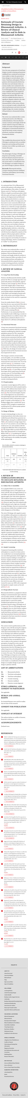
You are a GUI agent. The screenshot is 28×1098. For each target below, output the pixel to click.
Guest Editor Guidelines (9, 1025)
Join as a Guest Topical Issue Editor (12, 1067)
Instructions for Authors (9, 1005)
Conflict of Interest (8, 1042)
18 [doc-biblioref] (19, 614)
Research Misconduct (9, 1056)
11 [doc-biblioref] (21, 400)
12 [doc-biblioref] (2, 502)
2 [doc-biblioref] (16, 283)
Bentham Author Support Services (11, 997)
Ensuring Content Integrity (10, 1020)
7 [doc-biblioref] (10, 433)
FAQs (5, 979)
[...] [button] (23, 38)
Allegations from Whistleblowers (11, 1040)
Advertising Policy (8, 1072)
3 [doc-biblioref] (18, 310)
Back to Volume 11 (6, 5)
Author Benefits (7, 995)
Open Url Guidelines (8, 984)
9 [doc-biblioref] (23, 373)
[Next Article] (26, 53)
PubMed (6, 825)
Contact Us (23, 1095)
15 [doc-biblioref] (2, 544)
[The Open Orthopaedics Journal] (14, 1086)
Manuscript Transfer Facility (10, 1007)
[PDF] (19, 52)
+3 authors (17, 40)
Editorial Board (7, 977)
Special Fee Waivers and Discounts (12, 1009)
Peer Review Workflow (9, 1029)
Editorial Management (9, 1016)
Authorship (6, 999)
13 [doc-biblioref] (21, 527)
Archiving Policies (8, 990)
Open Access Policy (8, 981)
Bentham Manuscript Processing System (13, 1001)
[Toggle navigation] (3, 2)
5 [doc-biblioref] (13, 523)
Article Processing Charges (10, 992)
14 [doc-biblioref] (24, 542)
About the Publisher (8, 975)
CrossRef (6, 754)
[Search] (25, 2)
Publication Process (8, 1031)
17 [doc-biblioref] (8, 587)
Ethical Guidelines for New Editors (11, 1022)
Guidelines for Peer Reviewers (10, 1033)
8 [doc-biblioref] (10, 369)
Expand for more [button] (20, 467)
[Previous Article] (23, 53)
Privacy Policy (16, 1095)
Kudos (5, 1074)
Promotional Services (9, 1076)
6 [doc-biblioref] (10, 363)
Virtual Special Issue (8, 1027)
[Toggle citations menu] (9, 791)
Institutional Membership (10, 1003)
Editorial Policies (8, 1018)
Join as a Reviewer (8, 1065)
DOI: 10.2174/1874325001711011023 (9, 49)
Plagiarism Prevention (9, 1048)
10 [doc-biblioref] (5, 393)
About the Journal (8, 973)
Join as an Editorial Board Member (11, 1063)
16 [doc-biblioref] (21, 565)
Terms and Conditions (7, 1095)
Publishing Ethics (8, 1054)
